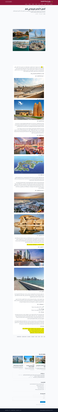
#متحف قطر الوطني (24, 336)
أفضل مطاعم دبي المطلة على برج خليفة (39, 376)
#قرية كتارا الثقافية (19, 336)
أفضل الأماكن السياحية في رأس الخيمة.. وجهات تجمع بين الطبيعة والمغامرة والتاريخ (33, 374)
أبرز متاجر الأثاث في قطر (41, 388)
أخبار (48, 4)
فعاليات (33, 4)
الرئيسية (51, 4)
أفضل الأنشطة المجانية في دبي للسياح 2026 (38, 377)
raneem (44, 13)
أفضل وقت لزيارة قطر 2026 (18, 365)
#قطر (44, 336)
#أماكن (39, 336)
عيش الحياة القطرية (43, 6)
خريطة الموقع (7, 410)
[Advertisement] (29, 22)
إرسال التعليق (42, 402)
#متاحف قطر (29, 336)
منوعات (29, 4)
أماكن (45, 4)
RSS (9, 410)
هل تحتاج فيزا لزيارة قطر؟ (40, 386)
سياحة (39, 4)
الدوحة (36, 4)
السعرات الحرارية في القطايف (40, 385)
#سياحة (42, 336)
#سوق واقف (32, 336)
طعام (42, 4)
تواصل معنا (17, 410)
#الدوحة (36, 336)
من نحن (26, 4)
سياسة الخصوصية (13, 410)
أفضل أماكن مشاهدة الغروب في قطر (30, 366)
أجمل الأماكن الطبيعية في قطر (40, 366)
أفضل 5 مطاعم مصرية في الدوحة (39, 389)
